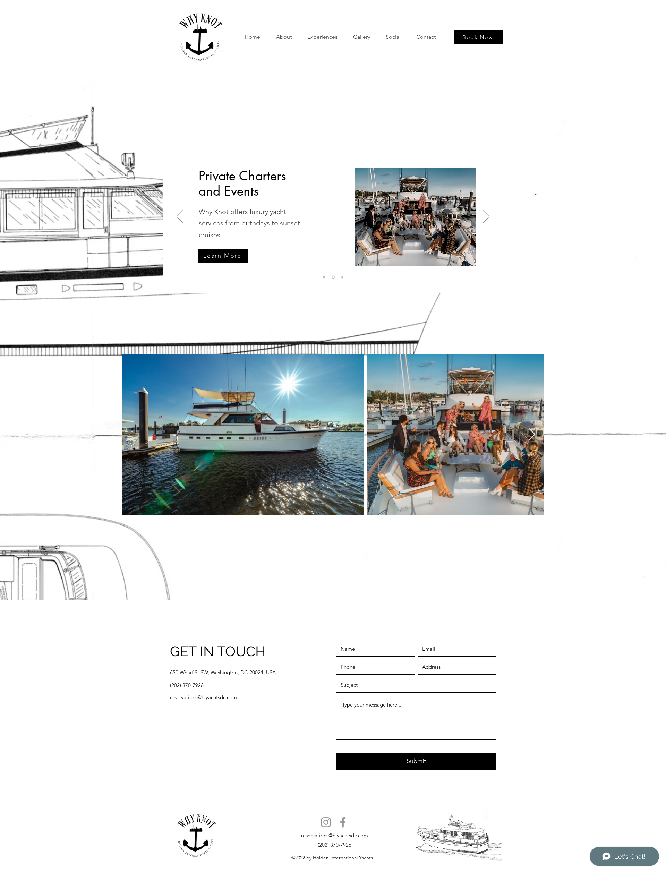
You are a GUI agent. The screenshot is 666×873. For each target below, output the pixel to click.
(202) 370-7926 (334, 844)
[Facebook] (343, 822)
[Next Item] (532, 435)
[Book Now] (324, 277)
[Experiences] (333, 277)
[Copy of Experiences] (341, 277)
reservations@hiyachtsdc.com (334, 835)
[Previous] (180, 217)
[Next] (486, 217)
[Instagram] (326, 822)
